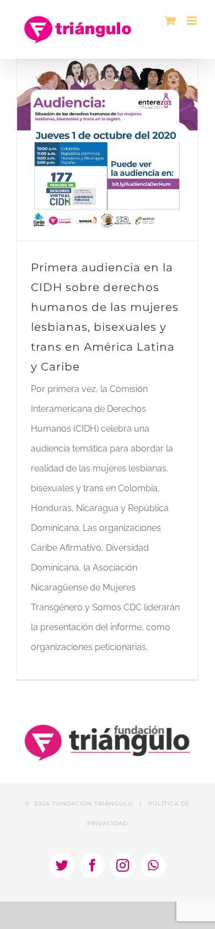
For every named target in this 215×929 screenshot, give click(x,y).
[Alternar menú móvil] (192, 20)
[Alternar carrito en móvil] (170, 20)
